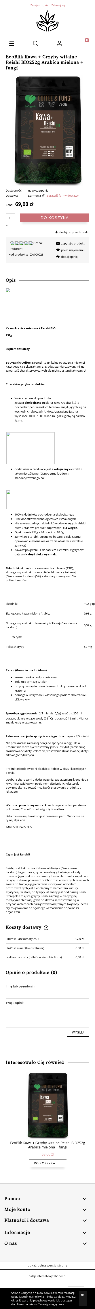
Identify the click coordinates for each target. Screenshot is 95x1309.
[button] (12, 43)
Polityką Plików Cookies (48, 1297)
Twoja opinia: (15, 1003)
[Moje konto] (59, 44)
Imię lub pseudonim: (21, 986)
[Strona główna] (47, 20)
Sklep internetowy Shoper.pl (47, 1276)
